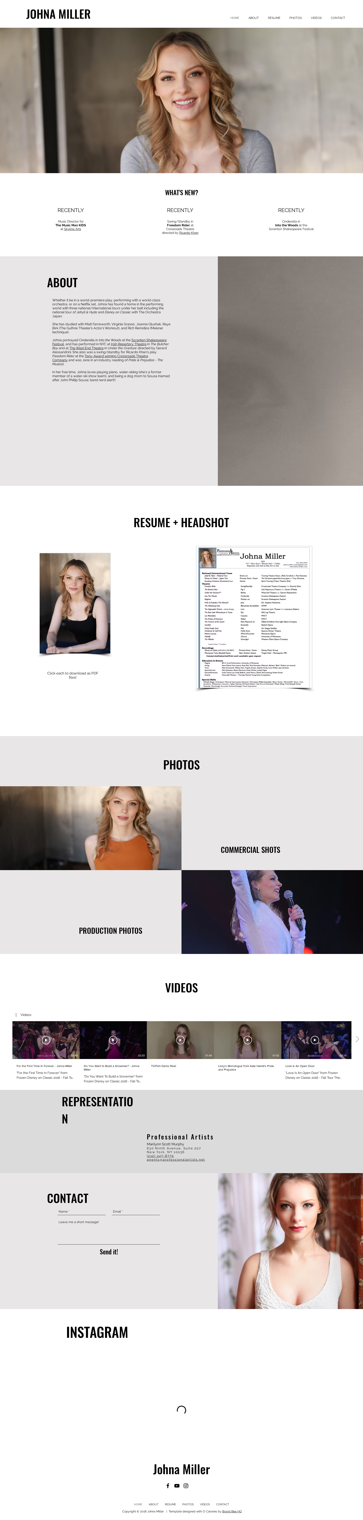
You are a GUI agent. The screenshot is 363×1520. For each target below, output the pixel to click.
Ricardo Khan (189, 233)
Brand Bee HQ (232, 1511)
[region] (89, 828)
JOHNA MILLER (58, 13)
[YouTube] (177, 1486)
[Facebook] (168, 1486)
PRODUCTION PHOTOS (110, 930)
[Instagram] (186, 1486)
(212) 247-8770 (160, 1156)
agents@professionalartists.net (176, 1160)
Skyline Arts (72, 229)
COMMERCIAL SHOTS (250, 849)
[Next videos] (357, 1039)
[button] (23, 1015)
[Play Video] (46, 1040)
